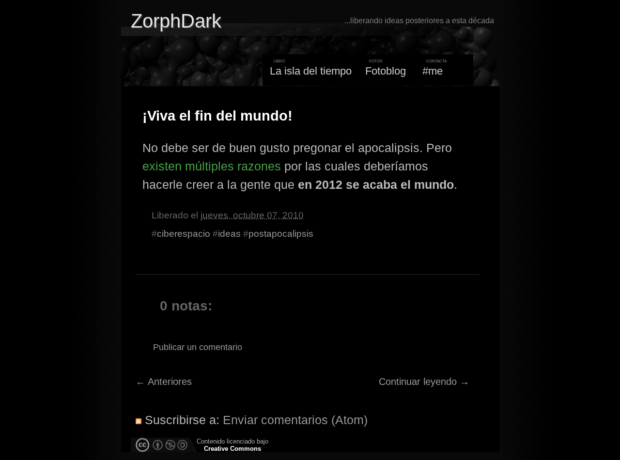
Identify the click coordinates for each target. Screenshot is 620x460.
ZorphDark (176, 20)
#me (432, 71)
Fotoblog (385, 71)
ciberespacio (183, 234)
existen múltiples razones (211, 166)
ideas (229, 234)
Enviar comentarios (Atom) (295, 420)
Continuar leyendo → (424, 381)
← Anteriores (164, 381)
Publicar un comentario (197, 347)
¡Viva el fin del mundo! (217, 115)
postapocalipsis (280, 234)
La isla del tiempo (311, 71)
